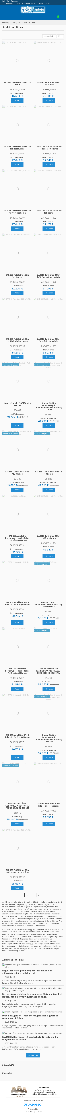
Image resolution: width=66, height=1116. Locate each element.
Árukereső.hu (33, 1109)
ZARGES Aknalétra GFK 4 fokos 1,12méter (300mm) (17, 603)
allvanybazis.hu (36, 1111)
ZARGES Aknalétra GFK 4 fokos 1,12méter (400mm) (17, 736)
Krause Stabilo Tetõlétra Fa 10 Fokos (48, 472)
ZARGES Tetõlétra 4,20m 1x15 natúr (17, 276)
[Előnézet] (18, 79)
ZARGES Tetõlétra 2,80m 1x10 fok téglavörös (48, 340)
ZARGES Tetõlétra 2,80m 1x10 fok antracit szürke (48, 276)
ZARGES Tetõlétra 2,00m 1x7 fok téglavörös (17, 147)
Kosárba (17, 100)
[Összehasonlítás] (15, 79)
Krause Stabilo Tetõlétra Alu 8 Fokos (17, 472)
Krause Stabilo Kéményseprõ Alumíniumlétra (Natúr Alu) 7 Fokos (49, 406)
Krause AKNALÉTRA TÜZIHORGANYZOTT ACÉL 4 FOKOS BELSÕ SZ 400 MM (17, 805)
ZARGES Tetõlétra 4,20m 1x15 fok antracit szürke (17, 871)
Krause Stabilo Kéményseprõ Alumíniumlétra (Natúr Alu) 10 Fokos (49, 738)
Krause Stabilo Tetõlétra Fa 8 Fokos (17, 404)
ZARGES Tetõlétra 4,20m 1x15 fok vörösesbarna (48, 804)
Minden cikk (33, 1055)
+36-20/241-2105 (28, 3)
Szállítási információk (10, 1)
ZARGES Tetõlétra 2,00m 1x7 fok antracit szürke (48, 147)
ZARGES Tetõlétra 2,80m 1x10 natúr (48, 83)
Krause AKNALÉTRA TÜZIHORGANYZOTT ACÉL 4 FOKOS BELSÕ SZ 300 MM (49, 670)
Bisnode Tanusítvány (33, 1100)
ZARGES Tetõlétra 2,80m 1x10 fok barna (48, 537)
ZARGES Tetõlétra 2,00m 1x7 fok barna (48, 211)
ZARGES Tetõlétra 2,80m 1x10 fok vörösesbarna (17, 340)
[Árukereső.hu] (33, 1105)
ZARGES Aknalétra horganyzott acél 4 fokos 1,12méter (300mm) (17, 670)
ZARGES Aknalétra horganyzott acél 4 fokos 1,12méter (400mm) (17, 538)
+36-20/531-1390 (44, 3)
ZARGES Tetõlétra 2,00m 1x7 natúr (17, 83)
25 (59, 36)
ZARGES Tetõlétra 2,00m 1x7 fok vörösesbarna (17, 211)
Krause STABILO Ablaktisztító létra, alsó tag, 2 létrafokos (48, 604)
